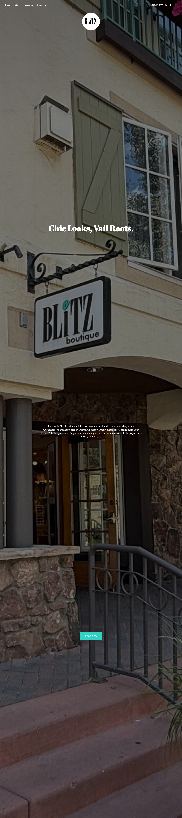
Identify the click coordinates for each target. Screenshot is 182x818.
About (17, 5)
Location (29, 5)
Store (7, 5)
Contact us (42, 5)
